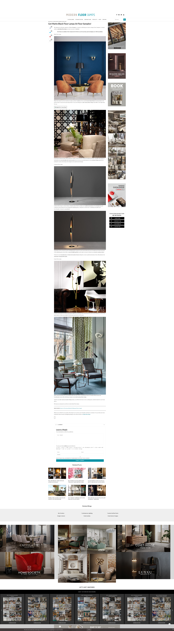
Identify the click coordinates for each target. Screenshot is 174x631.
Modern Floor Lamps (62, 21)
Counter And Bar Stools (112, 513)
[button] (172, 610)
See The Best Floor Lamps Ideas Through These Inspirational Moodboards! (76, 482)
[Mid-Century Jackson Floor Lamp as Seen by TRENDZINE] (97, 490)
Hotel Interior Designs (113, 516)
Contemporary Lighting (87, 513)
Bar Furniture (61, 513)
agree (89, 629)
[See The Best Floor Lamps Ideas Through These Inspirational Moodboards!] (77, 473)
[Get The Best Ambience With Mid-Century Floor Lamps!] (77, 490)
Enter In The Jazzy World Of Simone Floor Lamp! (71, 408)
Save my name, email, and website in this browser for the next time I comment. (73, 458)
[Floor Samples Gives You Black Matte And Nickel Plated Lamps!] (97, 473)
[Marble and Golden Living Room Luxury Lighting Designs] (57, 490)
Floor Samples (55, 21)
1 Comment (60, 424)
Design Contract (61, 516)
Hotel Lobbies (87, 516)
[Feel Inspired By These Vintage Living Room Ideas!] (57, 473)
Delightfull (50, 21)
